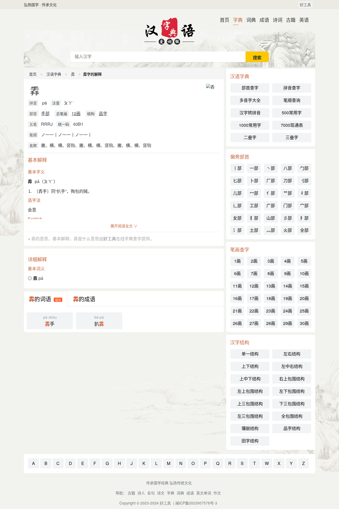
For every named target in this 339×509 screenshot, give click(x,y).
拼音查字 (291, 88)
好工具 (305, 4)
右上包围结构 (292, 379)
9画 (287, 273)
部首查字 (250, 88)
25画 (304, 311)
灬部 (270, 230)
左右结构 (291, 354)
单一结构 (250, 354)
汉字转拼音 (250, 113)
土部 (254, 230)
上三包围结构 (250, 404)
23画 (270, 311)
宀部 (304, 205)
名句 (151, 492)
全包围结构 (291, 416)
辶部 (237, 205)
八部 (287, 168)
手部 (45, 113)
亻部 (270, 193)
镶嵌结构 (250, 428)
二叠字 (250, 137)
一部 (254, 168)
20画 (304, 298)
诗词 (275, 19)
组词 (58, 300)
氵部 (237, 230)
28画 (270, 323)
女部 (237, 218)
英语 (302, 19)
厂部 (270, 180)
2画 (254, 261)
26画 (237, 323)
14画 (287, 286)
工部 (254, 205)
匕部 (237, 180)
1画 (237, 261)
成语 (262, 19)
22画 (253, 311)
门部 (287, 205)
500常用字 (292, 113)
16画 (237, 298)
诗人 (141, 492)
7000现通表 (292, 125)
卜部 (254, 180)
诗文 (160, 492)
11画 (237, 286)
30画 (304, 323)
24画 (287, 311)
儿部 (237, 193)
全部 (304, 230)
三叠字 (292, 137)
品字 (103, 113)
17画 (253, 298)
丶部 (270, 168)
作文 (217, 492)
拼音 (33, 103)
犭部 (254, 218)
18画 (270, 298)
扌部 (304, 218)
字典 (235, 19)
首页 (222, 19)
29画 (287, 323)
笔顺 (33, 134)
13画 (270, 286)
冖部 (254, 193)
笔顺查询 (291, 100)
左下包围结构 (292, 391)
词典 (249, 19)
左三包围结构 (250, 416)
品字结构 (291, 428)
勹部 (304, 168)
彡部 (287, 218)
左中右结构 (291, 366)
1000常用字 (250, 125)
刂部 (304, 180)
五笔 (33, 124)
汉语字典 (53, 74)
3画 (270, 261)
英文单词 (203, 492)
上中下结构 (250, 379)
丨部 (237, 168)
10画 (304, 273)
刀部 (287, 180)
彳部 (304, 193)
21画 (237, 311)
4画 (287, 261)
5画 (304, 261)
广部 (270, 205)
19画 (287, 298)
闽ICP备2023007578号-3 (196, 503)
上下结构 (250, 366)
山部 (270, 218)
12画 (76, 113)
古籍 (288, 19)
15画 (304, 286)
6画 (237, 273)
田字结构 (250, 441)
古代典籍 (169, 30)
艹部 (287, 193)
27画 (253, 323)
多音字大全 (250, 100)
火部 (287, 230)
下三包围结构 (292, 404)
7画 (254, 273)
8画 (270, 273)
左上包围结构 (250, 391)
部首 (33, 113)
